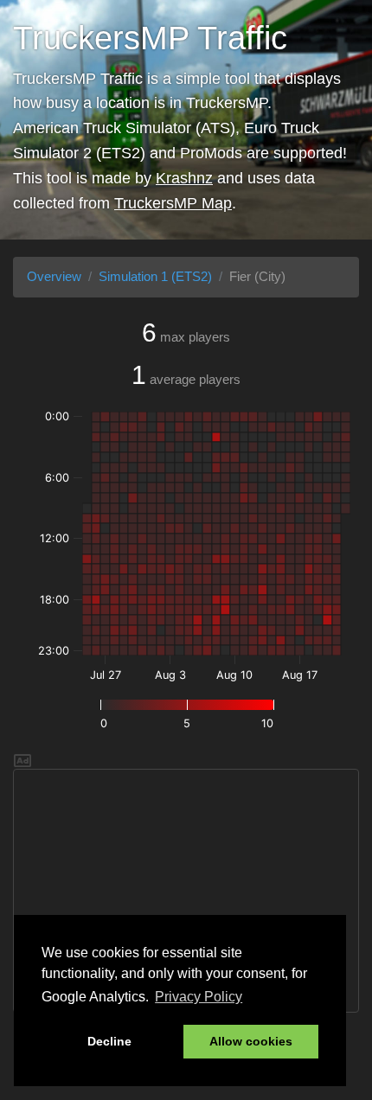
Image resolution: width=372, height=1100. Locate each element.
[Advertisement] (186, 891)
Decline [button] (109, 1041)
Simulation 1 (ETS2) (155, 276)
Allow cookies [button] (250, 1041)
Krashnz (184, 178)
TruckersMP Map (173, 203)
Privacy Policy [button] (198, 996)
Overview (54, 276)
